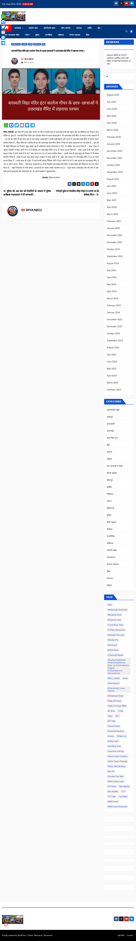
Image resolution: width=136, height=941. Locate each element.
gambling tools (114, 746)
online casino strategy (117, 761)
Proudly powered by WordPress (14, 935)
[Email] (3, 32)
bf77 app (111, 721)
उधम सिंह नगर (112, 438)
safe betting (124, 786)
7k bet (120, 711)
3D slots (111, 711)
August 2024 (113, 263)
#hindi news (113, 650)
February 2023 (114, 390)
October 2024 (113, 249)
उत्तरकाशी (110, 424)
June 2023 (112, 362)
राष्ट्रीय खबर (33, 28)
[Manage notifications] (6, 924)
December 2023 (114, 319)
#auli (110, 605)
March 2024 (112, 298)
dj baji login (113, 741)
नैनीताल (110, 494)
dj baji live (121, 736)
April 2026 (112, 123)
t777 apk (112, 796)
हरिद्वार (109, 585)
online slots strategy (116, 766)
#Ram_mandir (114, 678)
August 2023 (113, 347)
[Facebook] (3, 21)
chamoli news (114, 726)
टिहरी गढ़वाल (112, 473)
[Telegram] (3, 43)
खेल (99, 28)
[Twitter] (3, 27)
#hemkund (112, 645)
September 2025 (115, 172)
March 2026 (112, 130)
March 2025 (112, 214)
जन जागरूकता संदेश (12, 35)
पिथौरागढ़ (110, 508)
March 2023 (112, 383)
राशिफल (61, 35)
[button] (127, 31)
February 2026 (114, 137)
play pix (111, 771)
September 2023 (115, 340)
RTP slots (112, 786)
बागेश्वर (109, 529)
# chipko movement (116, 630)
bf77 (117, 716)
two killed (123, 796)
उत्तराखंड (18, 28)
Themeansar (47, 935)
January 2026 (113, 144)
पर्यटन (27, 35)
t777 (123, 791)
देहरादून (110, 480)
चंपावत (109, 452)
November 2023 (114, 326)
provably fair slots (116, 776)
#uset (125, 678)
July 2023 (111, 354)
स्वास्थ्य (79, 28)
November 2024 (114, 242)
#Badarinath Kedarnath (117, 610)
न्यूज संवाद (121, 935)
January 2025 (113, 228)
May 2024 (111, 284)
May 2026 (111, 116)
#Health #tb (113, 640)
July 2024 (111, 270)
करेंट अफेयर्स (65, 28)
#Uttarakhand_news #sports (116, 689)
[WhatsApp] (3, 16)
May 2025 (111, 200)
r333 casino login (116, 781)
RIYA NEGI (28, 59)
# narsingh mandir (115, 655)
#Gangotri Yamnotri (116, 635)
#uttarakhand (113, 683)
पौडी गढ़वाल (111, 522)
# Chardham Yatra (115, 625)
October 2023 (113, 333)
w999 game (113, 801)
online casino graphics (118, 756)
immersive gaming (116, 751)
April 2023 (112, 376)
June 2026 (112, 109)
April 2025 (112, 207)
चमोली (30, 44)
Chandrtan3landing (116, 731)
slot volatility (113, 791)
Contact (130, 935)
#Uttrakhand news (115, 696)
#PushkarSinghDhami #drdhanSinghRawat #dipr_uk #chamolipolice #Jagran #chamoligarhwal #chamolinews (118, 666)
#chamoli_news (114, 620)
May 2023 (111, 369)
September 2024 (115, 256)
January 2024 (113, 312)
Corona (111, 736)
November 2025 (114, 158)
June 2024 (112, 277)
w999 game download (117, 807)
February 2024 (114, 305)
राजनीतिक (48, 35)
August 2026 (113, 95)
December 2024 (114, 235)
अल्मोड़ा (110, 417)
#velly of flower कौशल (117, 706)
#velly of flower (114, 701)
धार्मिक (89, 28)
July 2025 (111, 186)
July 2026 (111, 102)
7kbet (110, 716)
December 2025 (114, 151)
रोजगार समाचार (74, 35)
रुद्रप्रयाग (111, 557)
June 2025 (112, 193)
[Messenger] (3, 37)
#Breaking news (114, 615)
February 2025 (114, 221)
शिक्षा (87, 35)
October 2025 (113, 165)
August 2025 (113, 179)
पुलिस (37, 35)
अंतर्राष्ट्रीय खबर (49, 28)
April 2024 (112, 291)
